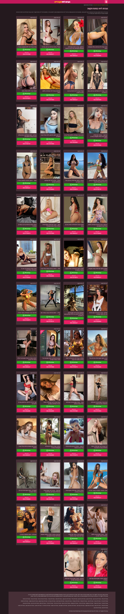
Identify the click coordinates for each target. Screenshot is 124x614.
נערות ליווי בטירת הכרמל (42, 598)
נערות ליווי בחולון (43, 603)
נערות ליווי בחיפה (58, 598)
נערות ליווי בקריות (68, 601)
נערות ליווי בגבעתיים (74, 603)
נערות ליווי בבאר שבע (97, 598)
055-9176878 (26, 98)
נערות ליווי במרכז (105, 603)
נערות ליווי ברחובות (54, 605)
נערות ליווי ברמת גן (38, 605)
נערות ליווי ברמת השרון (30, 605)
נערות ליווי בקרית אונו (81, 605)
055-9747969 (26, 54)
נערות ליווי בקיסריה (76, 601)
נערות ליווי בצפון (89, 598)
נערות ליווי (62, 1)
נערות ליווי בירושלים (24, 601)
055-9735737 (26, 144)
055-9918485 (97, 55)
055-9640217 (74, 55)
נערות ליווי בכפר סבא (35, 603)
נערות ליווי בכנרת (34, 598)
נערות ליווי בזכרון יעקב (67, 598)
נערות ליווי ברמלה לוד (46, 605)
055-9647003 (97, 100)
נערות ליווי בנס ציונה (26, 603)
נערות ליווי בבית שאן (82, 598)
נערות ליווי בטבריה (51, 598)
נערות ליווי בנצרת (97, 601)
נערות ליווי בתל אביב (97, 607)
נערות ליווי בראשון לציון (63, 605)
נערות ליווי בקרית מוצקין (43, 601)
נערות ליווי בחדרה (49, 603)
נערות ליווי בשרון (105, 607)
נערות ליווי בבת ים (82, 603)
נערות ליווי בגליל (74, 598)
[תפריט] (106, 2)
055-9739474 (74, 189)
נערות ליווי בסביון (98, 605)
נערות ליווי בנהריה (104, 601)
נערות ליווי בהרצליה (57, 603)
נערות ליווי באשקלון (89, 603)
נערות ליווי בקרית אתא (60, 601)
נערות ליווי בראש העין (72, 605)
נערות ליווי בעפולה (83, 601)
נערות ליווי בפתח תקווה (89, 605)
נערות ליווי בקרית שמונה (33, 601)
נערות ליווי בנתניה (104, 605)
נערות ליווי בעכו (90, 601)
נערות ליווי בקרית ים (51, 601)
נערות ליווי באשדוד (97, 603)
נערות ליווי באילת (105, 598)
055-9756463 (50, 189)
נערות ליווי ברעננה (21, 605)
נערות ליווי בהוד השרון (66, 603)
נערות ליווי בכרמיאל (26, 598)
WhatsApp (98, 51)
